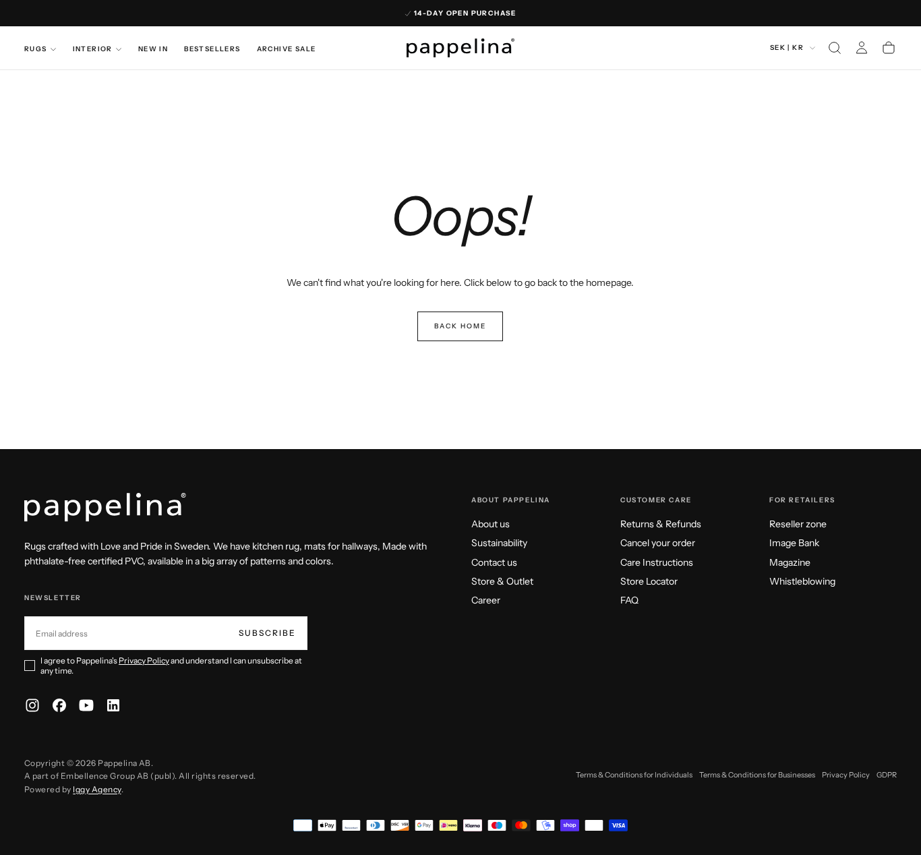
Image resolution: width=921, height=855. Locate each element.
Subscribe (267, 633)
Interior (93, 49)
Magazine (789, 562)
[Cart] (889, 48)
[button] (835, 48)
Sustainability (499, 543)
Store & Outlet (502, 581)
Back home (460, 326)
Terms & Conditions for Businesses (757, 774)
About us (490, 524)
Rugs (35, 49)
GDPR (887, 774)
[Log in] (862, 48)
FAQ (629, 600)
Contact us (494, 562)
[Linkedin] (113, 705)
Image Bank (794, 543)
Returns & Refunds (660, 524)
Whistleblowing (802, 581)
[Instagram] (32, 705)
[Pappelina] (105, 507)
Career (485, 600)
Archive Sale (286, 49)
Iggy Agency (97, 789)
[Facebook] (59, 705)
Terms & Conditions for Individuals (634, 774)
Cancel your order (657, 543)
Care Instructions (656, 562)
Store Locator (649, 581)
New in (153, 49)
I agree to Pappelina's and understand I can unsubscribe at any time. (171, 665)
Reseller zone (798, 524)
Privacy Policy (144, 660)
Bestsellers (212, 49)
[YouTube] (86, 705)
